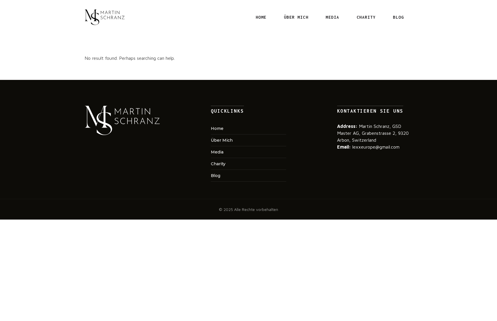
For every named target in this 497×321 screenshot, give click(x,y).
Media (332, 17)
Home (261, 17)
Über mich (296, 17)
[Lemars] (105, 17)
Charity (366, 17)
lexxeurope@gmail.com (375, 146)
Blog (398, 17)
